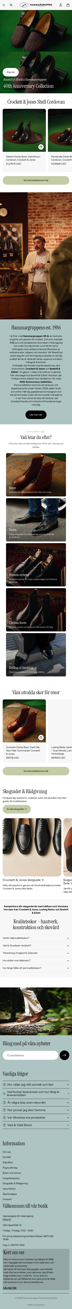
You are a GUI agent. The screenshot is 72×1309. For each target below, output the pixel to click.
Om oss (7, 1151)
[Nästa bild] (65, 140)
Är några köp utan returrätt (26, 1102)
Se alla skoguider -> (17, 809)
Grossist (7, 1199)
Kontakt (7, 1157)
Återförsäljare (10, 1194)
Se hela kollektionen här (36, 180)
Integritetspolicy (11, 1178)
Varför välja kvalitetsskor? (16, 937)
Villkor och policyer (36, 1305)
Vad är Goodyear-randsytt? (17, 945)
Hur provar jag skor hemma (26, 1110)
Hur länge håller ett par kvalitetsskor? (22, 967)
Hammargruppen (30, 1298)
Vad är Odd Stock (19, 1125)
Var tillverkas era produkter (26, 1117)
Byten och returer (12, 1172)
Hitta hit (7, 1219)
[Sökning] (11, 5)
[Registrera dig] (64, 1055)
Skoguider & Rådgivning (15, 1183)
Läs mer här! (36, 414)
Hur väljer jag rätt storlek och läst (30, 1084)
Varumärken (9, 1188)
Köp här (11, 72)
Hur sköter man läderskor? (16, 960)
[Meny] (4, 5)
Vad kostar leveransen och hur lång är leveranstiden (33, 1093)
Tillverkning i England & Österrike (20, 952)
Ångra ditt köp (10, 1167)
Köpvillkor (8, 1162)
